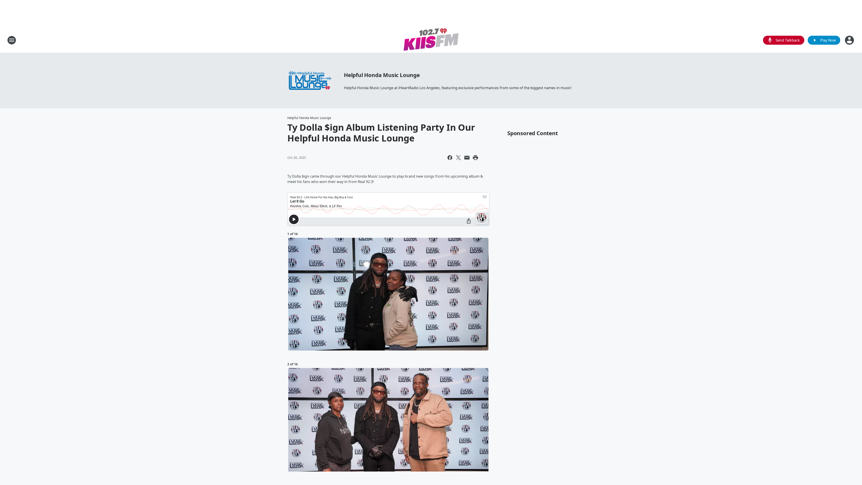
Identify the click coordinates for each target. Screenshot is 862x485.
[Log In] (850, 40)
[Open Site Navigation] (11, 40)
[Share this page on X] (458, 157)
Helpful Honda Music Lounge (382, 75)
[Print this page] (475, 157)
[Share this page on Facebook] (450, 157)
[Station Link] (431, 40)
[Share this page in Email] (467, 157)
